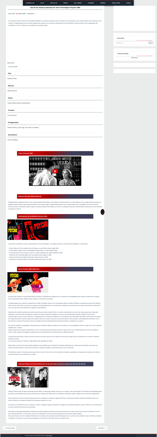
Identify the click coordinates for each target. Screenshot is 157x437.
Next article (101, 428)
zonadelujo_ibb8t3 (21, 13)
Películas (53, 3)
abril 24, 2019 (11, 13)
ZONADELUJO (30, 3)
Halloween (78, 3)
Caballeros (116, 3)
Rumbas (102, 3)
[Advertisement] (55, 41)
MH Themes (49, 435)
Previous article (10, 428)
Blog (42, 3)
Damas (128, 3)
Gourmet (91, 3)
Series (65, 3)
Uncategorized (30, 13)
